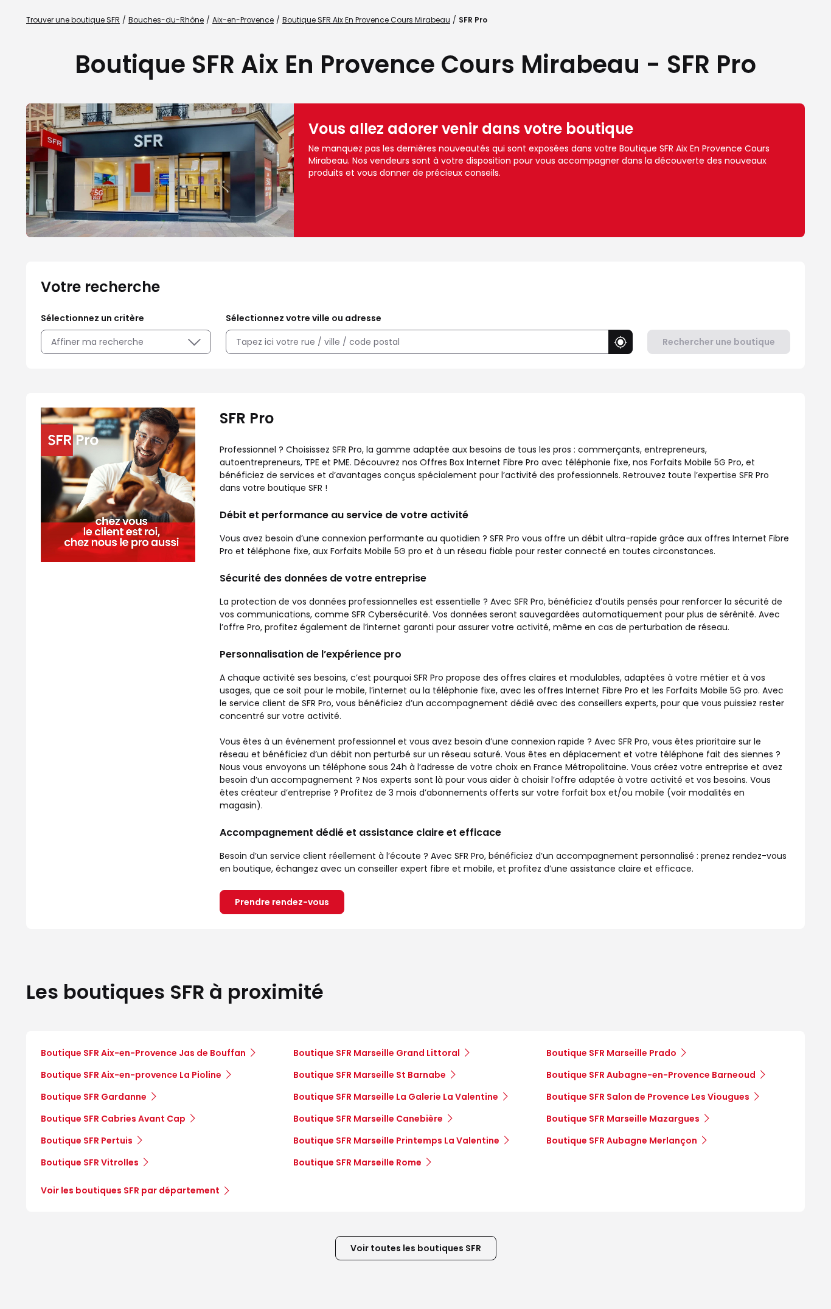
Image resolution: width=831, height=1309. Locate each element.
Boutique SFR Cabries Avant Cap (113, 1119)
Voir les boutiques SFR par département (130, 1190)
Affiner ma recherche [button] (97, 342)
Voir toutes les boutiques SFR (415, 1248)
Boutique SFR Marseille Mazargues (623, 1119)
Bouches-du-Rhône (166, 20)
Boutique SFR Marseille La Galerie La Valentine (395, 1097)
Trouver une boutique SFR (73, 20)
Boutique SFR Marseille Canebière (368, 1119)
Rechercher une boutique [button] (718, 342)
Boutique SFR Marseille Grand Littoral (376, 1053)
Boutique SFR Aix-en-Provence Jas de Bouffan (143, 1053)
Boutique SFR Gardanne (94, 1097)
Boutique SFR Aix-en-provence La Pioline (131, 1075)
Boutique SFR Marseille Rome (357, 1162)
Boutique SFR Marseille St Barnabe (369, 1075)
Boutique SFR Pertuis (87, 1140)
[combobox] (417, 342)
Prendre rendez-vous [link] (282, 902)
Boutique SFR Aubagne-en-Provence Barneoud (651, 1075)
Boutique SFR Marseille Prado (611, 1053)
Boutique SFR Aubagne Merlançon (621, 1140)
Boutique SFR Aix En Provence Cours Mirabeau (366, 20)
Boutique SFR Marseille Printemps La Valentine (396, 1140)
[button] (620, 342)
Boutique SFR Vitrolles (90, 1162)
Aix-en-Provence (243, 20)
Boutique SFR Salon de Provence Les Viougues (647, 1097)
